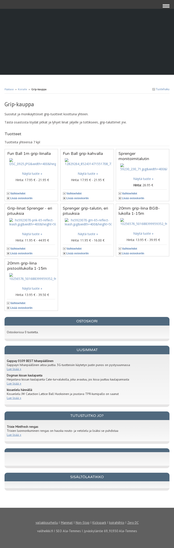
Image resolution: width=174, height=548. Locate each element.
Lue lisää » (14, 369)
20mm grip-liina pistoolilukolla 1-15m (27, 266)
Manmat (67, 522)
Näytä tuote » (32, 173)
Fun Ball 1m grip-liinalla (29, 153)
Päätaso (9, 89)
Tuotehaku (162, 89)
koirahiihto (116, 522)
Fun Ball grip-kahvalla (83, 153)
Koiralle (22, 89)
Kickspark (99, 522)
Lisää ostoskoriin (21, 198)
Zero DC (133, 522)
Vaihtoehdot (17, 193)
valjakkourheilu (47, 522)
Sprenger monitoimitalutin (133, 156)
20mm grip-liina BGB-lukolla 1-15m (139, 211)
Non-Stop (82, 522)
